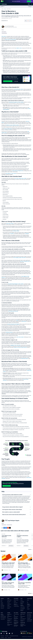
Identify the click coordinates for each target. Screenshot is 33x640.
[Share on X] (10, 528)
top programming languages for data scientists (16, 283)
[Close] (32, 1)
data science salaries (9, 223)
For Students (22, 601)
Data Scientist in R (23, 618)
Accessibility (2, 637)
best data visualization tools (24, 261)
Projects (8, 605)
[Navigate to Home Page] (4, 4)
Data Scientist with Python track (17, 170)
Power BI (28, 606)
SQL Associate (29, 615)
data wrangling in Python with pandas (19, 257)
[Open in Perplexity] (30, 21)
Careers (2, 602)
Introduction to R (9, 618)
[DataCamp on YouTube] (9, 633)
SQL (27, 602)
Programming (3, 619)
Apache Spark (24, 321)
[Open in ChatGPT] (26, 21)
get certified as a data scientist (11, 173)
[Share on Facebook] (6, 528)
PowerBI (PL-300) (29, 619)
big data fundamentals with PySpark (13, 324)
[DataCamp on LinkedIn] (6, 633)
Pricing (15, 601)
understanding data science (18, 89)
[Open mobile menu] (31, 4)
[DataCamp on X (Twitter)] (3, 633)
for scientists (12, 233)
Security (6, 637)
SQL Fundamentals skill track (13, 311)
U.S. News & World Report (8, 128)
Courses (8, 602)
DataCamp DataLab (9, 332)
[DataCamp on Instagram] (12, 633)
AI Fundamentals (16, 614)
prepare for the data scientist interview (20, 347)
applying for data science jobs (15, 345)
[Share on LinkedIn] (4, 528)
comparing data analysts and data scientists (16, 102)
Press (1, 601)
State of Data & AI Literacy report (10, 39)
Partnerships (2, 605)
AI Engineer (28, 618)
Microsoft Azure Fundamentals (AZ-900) (16, 623)
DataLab (8, 608)
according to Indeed (16, 230)
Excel (28, 607)
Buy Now (28, 1)
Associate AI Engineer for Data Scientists (23, 625)
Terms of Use (9, 637)
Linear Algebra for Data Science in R (6, 536)
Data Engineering (3, 617)
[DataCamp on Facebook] (1, 633)
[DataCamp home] (7, 631)
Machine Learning (3, 616)
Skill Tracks (9, 601)
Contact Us (2, 608)
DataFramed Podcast (24, 358)
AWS (17, 320)
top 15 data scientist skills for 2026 (20, 178)
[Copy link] (2, 528)
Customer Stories (16, 606)
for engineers (27, 233)
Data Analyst (29, 614)
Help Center (2, 606)
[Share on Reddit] (8, 528)
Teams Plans (15, 602)
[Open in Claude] (28, 21)
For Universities (22, 608)
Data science (4, 36)
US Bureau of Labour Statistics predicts (12, 125)
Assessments (9, 606)
